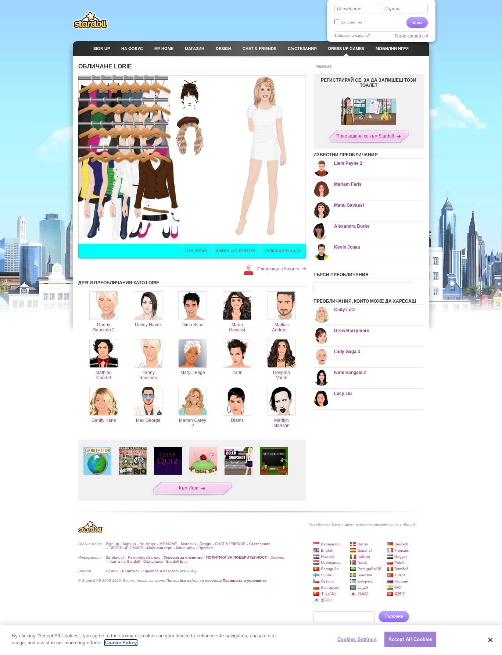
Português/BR (369, 569)
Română (401, 569)
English (327, 550)
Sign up (112, 544)
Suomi (326, 575)
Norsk (362, 562)
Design (205, 544)
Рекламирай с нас (144, 557)
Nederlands (330, 562)
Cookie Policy (121, 642)
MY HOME (168, 544)
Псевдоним (349, 8)
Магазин (188, 544)
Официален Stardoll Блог (165, 561)
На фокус (148, 544)
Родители (131, 571)
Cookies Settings (357, 639)
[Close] (490, 640)
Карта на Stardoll (125, 561)
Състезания (259, 544)
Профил (205, 548)
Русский (401, 581)
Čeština (327, 581)
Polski (399, 562)
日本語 (363, 594)
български (330, 587)
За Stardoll (115, 557)
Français (401, 550)
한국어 (326, 600)
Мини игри (185, 548)
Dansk (363, 544)
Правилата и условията (244, 581)
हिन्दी (397, 587)
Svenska (365, 575)
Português (329, 569)
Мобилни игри (159, 548)
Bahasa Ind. (331, 544)
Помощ (112, 571)
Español (365, 550)
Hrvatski (327, 557)
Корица (129, 544)
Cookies (277, 557)
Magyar (400, 557)
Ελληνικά (365, 581)
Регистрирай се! (411, 36)
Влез (417, 22)
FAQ (193, 571)
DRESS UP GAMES (126, 548)
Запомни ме (351, 22)
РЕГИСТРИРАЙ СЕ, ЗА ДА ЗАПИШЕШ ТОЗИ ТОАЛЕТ (368, 83)
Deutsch (401, 544)
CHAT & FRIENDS (230, 544)
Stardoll (91, 20)
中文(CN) (328, 594)
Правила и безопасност (164, 571)
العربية (363, 587)
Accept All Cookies (410, 639)
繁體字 (399, 594)
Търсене (393, 616)
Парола (392, 8)
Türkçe (400, 575)
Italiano (364, 557)
